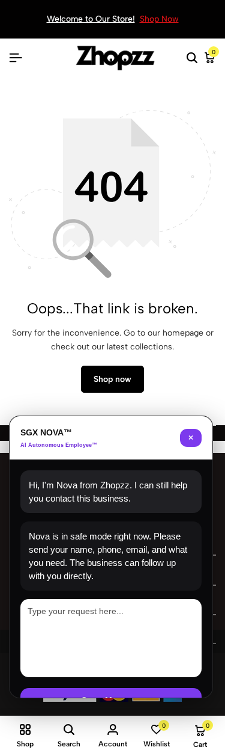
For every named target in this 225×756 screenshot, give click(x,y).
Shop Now (159, 19)
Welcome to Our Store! (91, 19)
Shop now (112, 379)
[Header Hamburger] (15, 58)
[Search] (192, 58)
